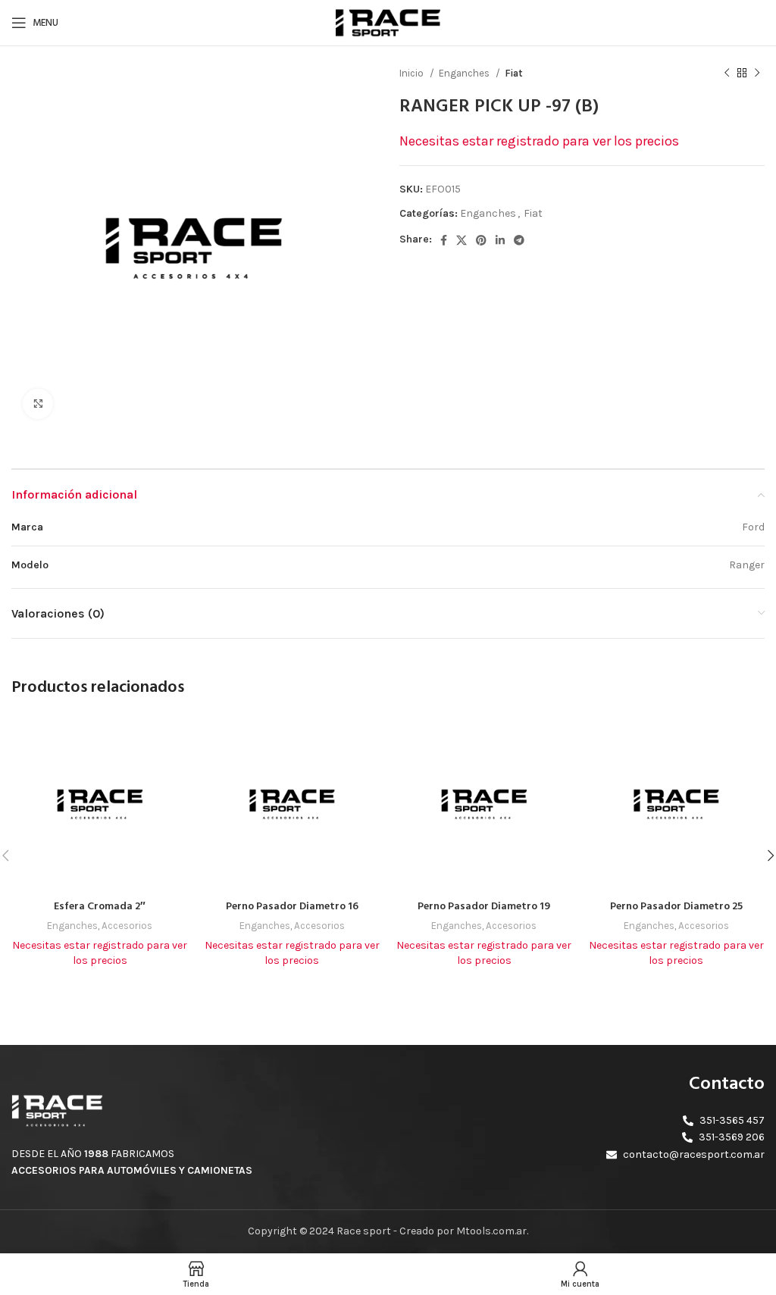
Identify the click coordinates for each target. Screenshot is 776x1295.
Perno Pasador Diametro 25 (676, 906)
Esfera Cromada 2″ (100, 906)
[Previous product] (726, 73)
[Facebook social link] (444, 240)
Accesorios (127, 925)
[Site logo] (388, 21)
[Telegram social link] (519, 240)
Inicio (412, 73)
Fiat (514, 73)
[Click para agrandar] (38, 404)
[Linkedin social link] (500, 240)
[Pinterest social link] (481, 240)
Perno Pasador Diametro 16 (292, 906)
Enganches (465, 73)
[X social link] (461, 240)
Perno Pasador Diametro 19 (484, 906)
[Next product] (757, 73)
